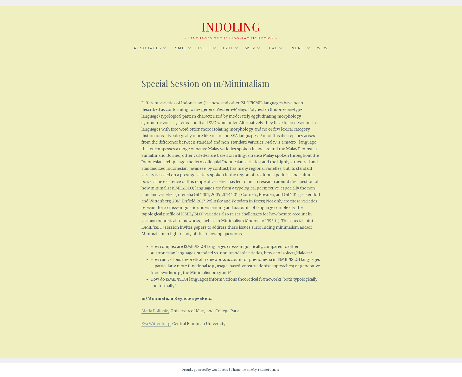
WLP (250, 48)
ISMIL (179, 48)
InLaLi (297, 48)
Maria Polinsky (155, 310)
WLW (322, 48)
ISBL (228, 48)
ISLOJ (204, 48)
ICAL (272, 48)
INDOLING (231, 27)
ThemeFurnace (268, 369)
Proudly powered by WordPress (205, 369)
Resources (148, 48)
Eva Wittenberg (156, 323)
